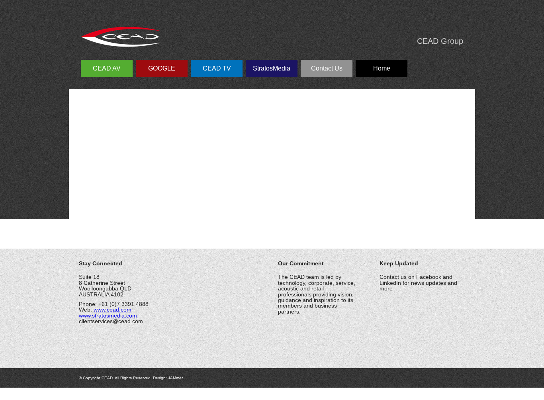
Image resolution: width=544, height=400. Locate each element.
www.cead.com (112, 309)
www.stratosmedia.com (108, 315)
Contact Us (326, 68)
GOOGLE (161, 68)
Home (381, 68)
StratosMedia (271, 68)
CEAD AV (107, 68)
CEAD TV (217, 68)
